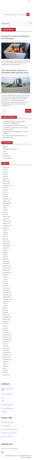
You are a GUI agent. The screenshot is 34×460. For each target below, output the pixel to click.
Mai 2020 (5, 308)
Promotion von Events (7, 436)
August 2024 (6, 205)
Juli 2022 (5, 250)
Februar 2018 (6, 348)
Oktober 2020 (6, 297)
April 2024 (5, 214)
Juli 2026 (5, 170)
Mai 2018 (5, 344)
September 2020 (7, 299)
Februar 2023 (6, 241)
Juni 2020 (5, 306)
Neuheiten (5, 153)
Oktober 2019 (6, 319)
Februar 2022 (6, 261)
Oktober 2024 (6, 201)
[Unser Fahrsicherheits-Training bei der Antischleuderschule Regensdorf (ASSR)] (15, 85)
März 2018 (5, 346)
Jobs (2, 397)
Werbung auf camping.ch (7, 422)
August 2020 (6, 301)
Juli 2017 (5, 364)
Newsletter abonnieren (7, 394)
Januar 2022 (6, 263)
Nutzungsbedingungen (7, 404)
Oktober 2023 (6, 223)
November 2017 (7, 355)
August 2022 (6, 248)
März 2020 (5, 312)
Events (4, 151)
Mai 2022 (5, 254)
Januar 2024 (6, 219)
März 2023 (5, 239)
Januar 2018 (6, 350)
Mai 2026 (5, 174)
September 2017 (7, 359)
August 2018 (6, 341)
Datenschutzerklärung (7, 408)
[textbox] (15, 14)
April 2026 (5, 176)
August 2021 (6, 274)
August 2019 (6, 321)
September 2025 (7, 185)
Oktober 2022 (6, 245)
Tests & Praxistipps (8, 158)
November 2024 (7, 199)
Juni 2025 (5, 190)
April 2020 (5, 310)
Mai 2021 (5, 281)
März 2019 (5, 330)
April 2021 (5, 283)
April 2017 (5, 370)
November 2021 (7, 268)
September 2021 (7, 272)
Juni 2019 (5, 323)
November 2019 (7, 317)
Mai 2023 (5, 234)
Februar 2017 (6, 375)
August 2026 (6, 167)
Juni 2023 (5, 232)
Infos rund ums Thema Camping (9, 448)
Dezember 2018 (7, 335)
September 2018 (7, 339)
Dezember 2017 (7, 352)
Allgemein (5, 147)
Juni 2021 (5, 279)
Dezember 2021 (7, 266)
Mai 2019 (5, 326)
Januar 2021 (6, 290)
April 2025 (5, 194)
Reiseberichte (6, 156)
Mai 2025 (5, 192)
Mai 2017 (5, 368)
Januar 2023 (6, 243)
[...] (21, 64)
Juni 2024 (5, 210)
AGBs (2, 401)
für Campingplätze (6, 426)
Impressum (4, 412)
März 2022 (5, 259)
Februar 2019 (6, 332)
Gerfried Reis (15, 41)
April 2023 (5, 236)
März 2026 (5, 179)
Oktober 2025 (6, 183)
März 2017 (5, 372)
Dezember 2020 (7, 292)
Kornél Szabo (15, 75)
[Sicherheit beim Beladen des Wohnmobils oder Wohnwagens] (15, 50)
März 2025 (5, 196)
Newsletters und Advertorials (9, 433)
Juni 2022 (5, 252)
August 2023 (6, 228)
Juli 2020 (5, 303)
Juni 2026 (5, 172)
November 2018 (7, 337)
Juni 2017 (5, 366)
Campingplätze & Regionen (10, 149)
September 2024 (7, 203)
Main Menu (7, 23)
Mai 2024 (5, 212)
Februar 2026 (6, 181)
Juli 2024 (5, 208)
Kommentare (25, 41)
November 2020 (7, 295)
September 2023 (7, 225)
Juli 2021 (5, 277)
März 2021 (5, 286)
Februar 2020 (6, 315)
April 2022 (5, 257)
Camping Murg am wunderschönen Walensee (14, 125)
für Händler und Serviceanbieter (9, 429)
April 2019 (5, 328)
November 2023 (7, 221)
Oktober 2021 (6, 270)
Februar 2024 (6, 216)
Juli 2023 (5, 230)
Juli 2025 (5, 187)
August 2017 (6, 361)
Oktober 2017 (6, 357)
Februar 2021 (6, 288)
